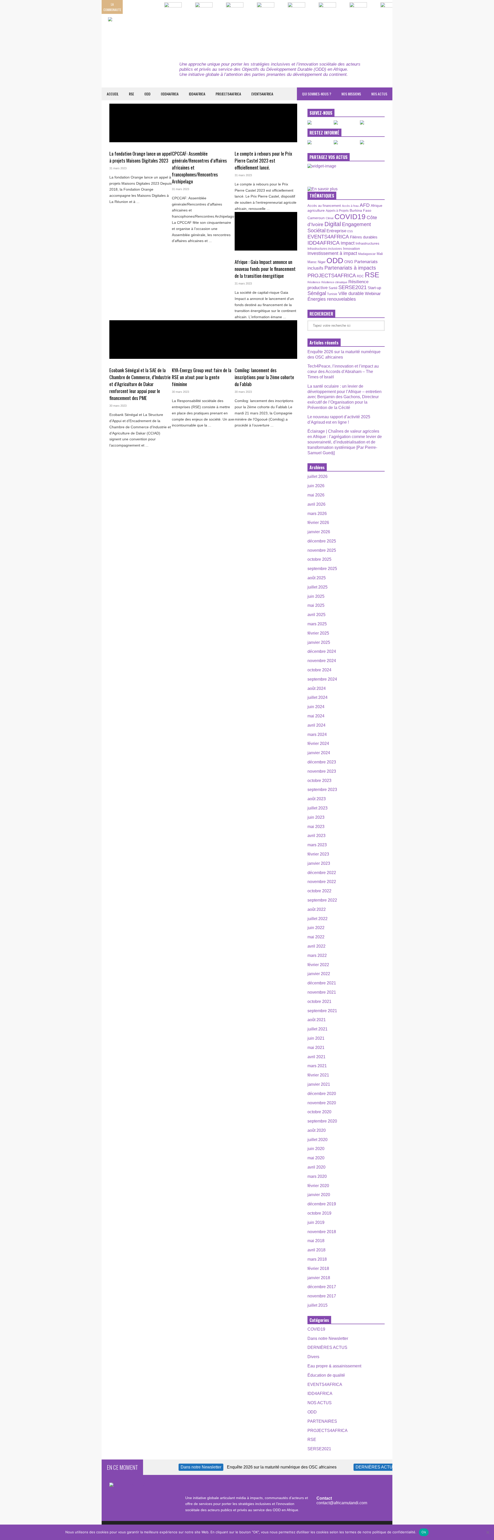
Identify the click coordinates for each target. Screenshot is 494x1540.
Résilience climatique (334, 282)
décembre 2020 (321, 1093)
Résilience (313, 282)
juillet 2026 (317, 476)
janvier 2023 (318, 863)
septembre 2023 (322, 789)
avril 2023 (316, 835)
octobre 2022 (319, 891)
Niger (321, 262)
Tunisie (332, 294)
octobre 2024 (319, 670)
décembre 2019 (321, 1204)
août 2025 (316, 578)
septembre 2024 (322, 679)
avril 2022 (316, 946)
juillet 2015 (317, 1305)
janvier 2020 (318, 1194)
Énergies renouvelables (331, 299)
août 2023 (316, 799)
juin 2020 (315, 1148)
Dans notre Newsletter (327, 1338)
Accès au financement (324, 206)
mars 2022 (317, 955)
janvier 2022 (318, 974)
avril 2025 (316, 614)
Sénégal (316, 293)
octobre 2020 (319, 1112)
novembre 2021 (321, 992)
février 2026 (318, 522)
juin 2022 (315, 927)
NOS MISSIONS (351, 93)
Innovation (351, 248)
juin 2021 (315, 1038)
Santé (333, 288)
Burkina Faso (360, 210)
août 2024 (316, 688)
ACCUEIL (113, 93)
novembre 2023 (321, 771)
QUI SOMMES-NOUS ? (316, 93)
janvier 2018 (318, 1278)
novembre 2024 (321, 660)
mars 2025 (317, 624)
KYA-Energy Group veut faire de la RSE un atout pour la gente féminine (201, 377)
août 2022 (316, 909)
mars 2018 (317, 1259)
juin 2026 (315, 486)
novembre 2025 (321, 550)
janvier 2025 (318, 642)
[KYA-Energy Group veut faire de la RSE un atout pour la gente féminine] (203, 339)
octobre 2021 (319, 1001)
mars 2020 (317, 1176)
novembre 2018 (321, 1232)
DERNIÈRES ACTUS (327, 1347)
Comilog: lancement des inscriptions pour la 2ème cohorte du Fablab (264, 377)
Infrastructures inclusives (324, 249)
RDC (360, 276)
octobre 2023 (319, 780)
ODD (147, 93)
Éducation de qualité (326, 1375)
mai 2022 (315, 937)
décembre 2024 (321, 651)
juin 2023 (315, 817)
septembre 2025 (322, 568)
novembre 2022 (321, 881)
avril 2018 (316, 1250)
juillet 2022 (317, 918)
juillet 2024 (317, 697)
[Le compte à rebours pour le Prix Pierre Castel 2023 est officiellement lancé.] (266, 123)
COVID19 (350, 217)
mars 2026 (317, 513)
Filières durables (363, 237)
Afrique (376, 205)
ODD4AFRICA (170, 93)
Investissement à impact (332, 253)
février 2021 (318, 1075)
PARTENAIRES (322, 1421)
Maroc (312, 262)
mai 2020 (315, 1158)
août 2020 (316, 1130)
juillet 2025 (317, 587)
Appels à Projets (337, 210)
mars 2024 (317, 734)
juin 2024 (315, 707)
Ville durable (351, 293)
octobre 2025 (319, 559)
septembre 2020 (322, 1121)
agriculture (316, 210)
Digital (332, 224)
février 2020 (318, 1185)
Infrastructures (367, 243)
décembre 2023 (321, 762)
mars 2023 (317, 845)
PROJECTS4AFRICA (228, 93)
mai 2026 (315, 495)
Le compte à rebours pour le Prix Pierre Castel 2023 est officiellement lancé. (263, 160)
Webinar (373, 293)
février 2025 (318, 633)
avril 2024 (316, 725)
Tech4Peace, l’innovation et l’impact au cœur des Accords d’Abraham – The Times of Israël (343, 371)
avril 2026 (316, 504)
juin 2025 (315, 596)
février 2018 (318, 1268)
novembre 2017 (321, 1296)
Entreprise (336, 230)
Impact (348, 243)
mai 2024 (315, 716)
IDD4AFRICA (197, 93)
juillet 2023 (317, 808)
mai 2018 (315, 1241)
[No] (487, 1532)
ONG (348, 262)
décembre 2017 (321, 1287)
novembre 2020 (321, 1103)
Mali (380, 254)
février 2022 (318, 965)
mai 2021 (315, 1047)
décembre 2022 (321, 872)
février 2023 (318, 854)
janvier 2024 (318, 753)
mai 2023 (315, 826)
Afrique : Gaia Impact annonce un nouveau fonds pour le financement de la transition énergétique (265, 268)
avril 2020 (316, 1167)
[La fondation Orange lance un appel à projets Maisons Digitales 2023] (140, 123)
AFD (365, 205)
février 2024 (318, 743)
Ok (423, 1532)
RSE (131, 93)
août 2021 (316, 1020)
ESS (350, 231)
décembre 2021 (321, 983)
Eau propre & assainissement (334, 1366)
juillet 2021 (317, 1029)
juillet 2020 (317, 1139)
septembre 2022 (322, 900)
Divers (313, 1357)
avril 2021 (316, 1057)
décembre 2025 (321, 541)
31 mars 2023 (118, 168)
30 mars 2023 (118, 405)
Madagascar (367, 253)
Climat (329, 218)
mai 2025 (315, 605)
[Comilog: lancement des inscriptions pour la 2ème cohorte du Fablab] (266, 339)
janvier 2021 (318, 1084)
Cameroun (316, 218)
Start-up (374, 288)
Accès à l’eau (350, 205)
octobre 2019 (319, 1213)
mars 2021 (317, 1066)
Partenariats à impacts (350, 268)
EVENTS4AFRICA (262, 93)
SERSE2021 (352, 287)
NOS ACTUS (379, 93)
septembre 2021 (322, 1011)
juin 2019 (315, 1222)
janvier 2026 (318, 532)
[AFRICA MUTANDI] (155, 33)
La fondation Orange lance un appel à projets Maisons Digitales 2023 (140, 157)
